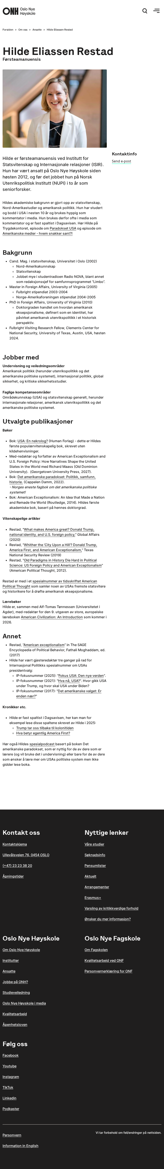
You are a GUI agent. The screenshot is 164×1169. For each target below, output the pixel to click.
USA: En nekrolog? (33, 441)
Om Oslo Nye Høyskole (21, 950)
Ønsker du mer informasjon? (108, 919)
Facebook (11, 1055)
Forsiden (8, 29)
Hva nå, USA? (69, 681)
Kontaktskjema (15, 844)
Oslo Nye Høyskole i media (24, 1003)
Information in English (20, 1146)
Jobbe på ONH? (15, 982)
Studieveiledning (16, 992)
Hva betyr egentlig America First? (43, 733)
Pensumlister (95, 865)
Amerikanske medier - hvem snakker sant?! (38, 233)
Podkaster (11, 1109)
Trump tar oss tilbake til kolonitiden (45, 728)
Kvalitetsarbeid (15, 1014)
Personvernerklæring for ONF (108, 971)
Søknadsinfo (95, 855)
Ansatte (37, 29)
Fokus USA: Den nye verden (81, 675)
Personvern (12, 1135)
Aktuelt (90, 876)
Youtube (9, 1066)
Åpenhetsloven (15, 1024)
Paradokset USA (63, 228)
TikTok (8, 1087)
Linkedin (9, 1098)
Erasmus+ (93, 897)
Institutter (11, 960)
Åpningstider (13, 876)
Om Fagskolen (96, 950)
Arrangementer (97, 887)
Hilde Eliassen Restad (60, 29)
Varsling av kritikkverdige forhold (111, 908)
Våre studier (94, 844)
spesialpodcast (42, 744)
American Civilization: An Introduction (52, 617)
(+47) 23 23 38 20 (17, 865)
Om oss (22, 29)
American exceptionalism (43, 645)
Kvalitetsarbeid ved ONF (104, 960)
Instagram (11, 1077)
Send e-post (121, 161)
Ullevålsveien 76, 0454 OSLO (26, 855)
